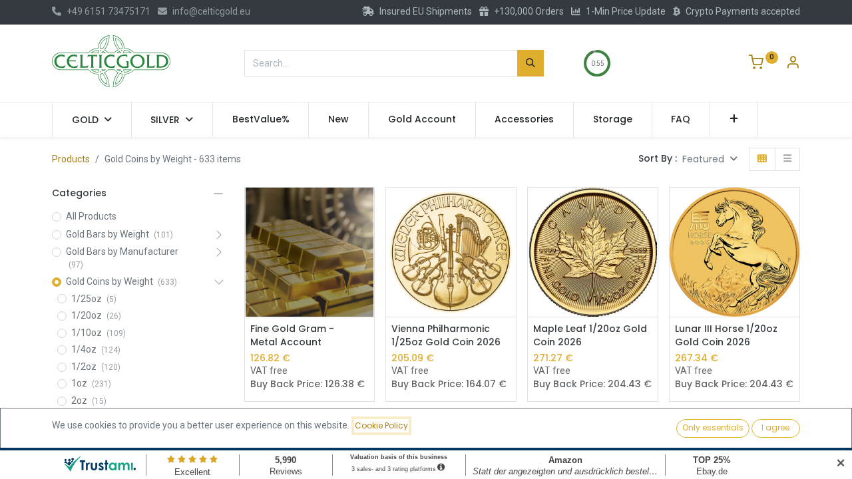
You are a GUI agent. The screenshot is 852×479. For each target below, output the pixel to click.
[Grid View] (762, 159)
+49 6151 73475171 (108, 11)
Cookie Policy (381, 425)
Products (71, 159)
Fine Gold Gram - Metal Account (292, 336)
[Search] (530, 63)
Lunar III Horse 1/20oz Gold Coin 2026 (726, 336)
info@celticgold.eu (211, 11)
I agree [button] (775, 427)
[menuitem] (261, 119)
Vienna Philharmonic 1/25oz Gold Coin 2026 (446, 336)
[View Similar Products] (366, 239)
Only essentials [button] (713, 427)
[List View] (787, 159)
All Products (91, 216)
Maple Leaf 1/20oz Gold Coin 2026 (590, 336)
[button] (733, 119)
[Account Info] (792, 64)
